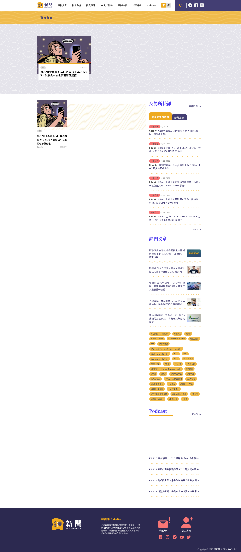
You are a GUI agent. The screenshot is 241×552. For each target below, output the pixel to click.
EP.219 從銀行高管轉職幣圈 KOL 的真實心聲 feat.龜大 (175, 469)
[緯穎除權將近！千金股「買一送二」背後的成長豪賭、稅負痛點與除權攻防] (194, 321)
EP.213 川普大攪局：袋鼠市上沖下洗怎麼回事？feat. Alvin (175, 491)
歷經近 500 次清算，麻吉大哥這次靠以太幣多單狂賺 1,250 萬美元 (167, 270)
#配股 (184, 399)
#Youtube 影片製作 (173, 379)
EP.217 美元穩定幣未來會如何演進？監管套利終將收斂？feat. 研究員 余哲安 (175, 480)
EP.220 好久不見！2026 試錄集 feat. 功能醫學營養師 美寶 (175, 458)
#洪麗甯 (194, 394)
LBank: (153, 147)
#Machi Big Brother (176, 339)
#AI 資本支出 (173, 389)
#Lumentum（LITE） (159, 359)
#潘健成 (177, 334)
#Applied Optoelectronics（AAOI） (166, 349)
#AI (152, 344)
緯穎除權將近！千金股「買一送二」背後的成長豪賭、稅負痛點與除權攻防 (167, 318)
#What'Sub (155, 379)
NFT (43, 68)
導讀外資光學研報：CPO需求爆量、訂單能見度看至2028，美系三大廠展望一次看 (167, 286)
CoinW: (153, 130)
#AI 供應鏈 (163, 344)
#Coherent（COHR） (160, 354)
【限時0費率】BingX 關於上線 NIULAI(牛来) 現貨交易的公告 (175, 166)
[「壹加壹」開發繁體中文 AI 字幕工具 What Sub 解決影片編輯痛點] (194, 305)
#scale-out (188, 359)
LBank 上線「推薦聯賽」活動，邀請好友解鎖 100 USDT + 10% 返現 (175, 201)
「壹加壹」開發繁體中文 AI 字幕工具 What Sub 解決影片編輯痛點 (167, 302)
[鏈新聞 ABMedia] (45, 7)
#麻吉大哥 (194, 339)
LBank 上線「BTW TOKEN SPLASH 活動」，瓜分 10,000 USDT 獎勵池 (175, 149)
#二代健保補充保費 (159, 394)
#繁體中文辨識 (157, 389)
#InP (185, 354)
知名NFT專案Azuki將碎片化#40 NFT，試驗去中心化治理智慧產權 (63, 73)
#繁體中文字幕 (186, 384)
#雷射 (163, 374)
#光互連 (177, 364)
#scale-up (155, 364)
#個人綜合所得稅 (179, 394)
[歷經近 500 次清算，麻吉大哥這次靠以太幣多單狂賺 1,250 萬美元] (194, 273)
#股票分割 (173, 399)
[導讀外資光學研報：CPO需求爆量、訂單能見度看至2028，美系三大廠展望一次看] (194, 289)
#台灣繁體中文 (157, 384)
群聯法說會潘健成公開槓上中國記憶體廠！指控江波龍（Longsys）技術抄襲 (167, 254)
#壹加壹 (171, 384)
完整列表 (193, 106)
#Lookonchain (157, 339)
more (195, 229)
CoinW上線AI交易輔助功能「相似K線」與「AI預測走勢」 (175, 132)
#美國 (153, 374)
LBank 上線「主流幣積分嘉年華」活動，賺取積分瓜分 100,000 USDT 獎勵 (175, 183)
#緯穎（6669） (157, 399)
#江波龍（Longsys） (160, 334)
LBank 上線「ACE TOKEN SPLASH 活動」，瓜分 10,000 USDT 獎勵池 (175, 218)
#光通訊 (189, 369)
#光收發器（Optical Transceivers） (166, 369)
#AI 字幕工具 (176, 374)
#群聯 (188, 334)
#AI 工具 (190, 374)
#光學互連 (190, 364)
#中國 (167, 364)
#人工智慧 (191, 379)
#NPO (175, 359)
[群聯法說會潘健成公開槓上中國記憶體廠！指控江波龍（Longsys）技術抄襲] (194, 256)
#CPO (176, 354)
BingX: (153, 165)
